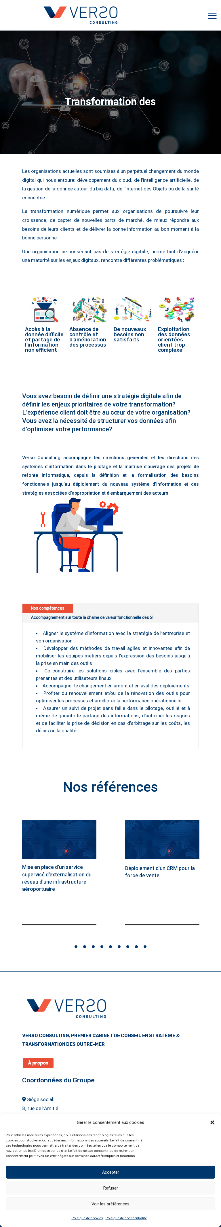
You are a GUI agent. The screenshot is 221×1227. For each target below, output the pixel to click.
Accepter (110, 1172)
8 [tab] (136, 946)
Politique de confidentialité (126, 1218)
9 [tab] (145, 946)
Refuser (110, 1188)
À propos (38, 1063)
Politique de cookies (87, 1218)
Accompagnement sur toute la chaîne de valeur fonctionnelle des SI (92, 617)
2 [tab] (84, 946)
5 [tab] (110, 946)
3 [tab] (93, 946)
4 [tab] (101, 946)
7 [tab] (127, 946)
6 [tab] (119, 946)
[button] (212, 1122)
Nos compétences (47, 608)
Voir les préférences (110, 1204)
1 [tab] (76, 946)
